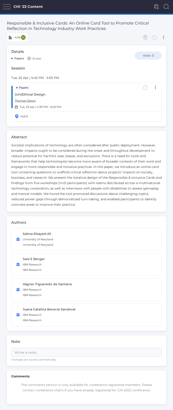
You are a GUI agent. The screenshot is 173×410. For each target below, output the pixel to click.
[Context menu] (163, 37)
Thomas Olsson (25, 100)
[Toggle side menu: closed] (7, 6)
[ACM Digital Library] (17, 37)
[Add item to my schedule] (154, 37)
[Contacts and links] (156, 6)
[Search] (166, 6)
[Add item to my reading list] (145, 37)
